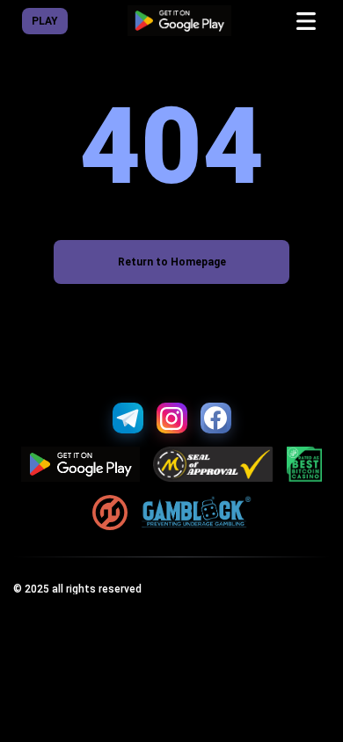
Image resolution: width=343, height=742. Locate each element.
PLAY (45, 21)
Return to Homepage (172, 262)
